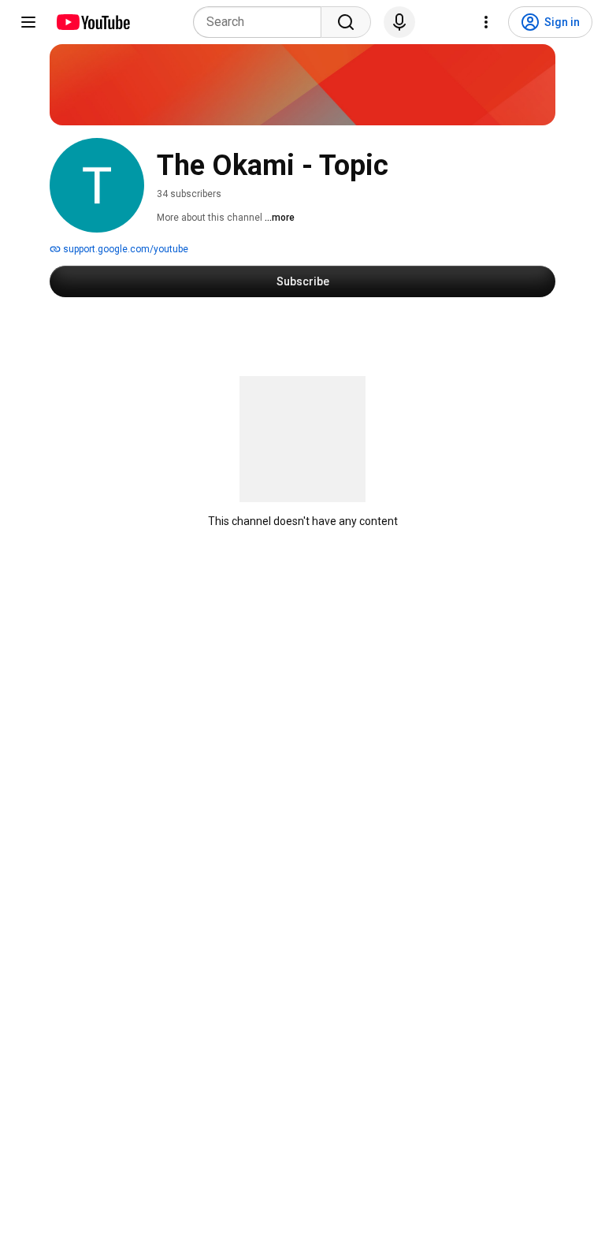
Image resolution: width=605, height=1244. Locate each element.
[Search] (346, 22)
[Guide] (28, 22)
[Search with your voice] (399, 22)
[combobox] (261, 22)
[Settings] (486, 22)
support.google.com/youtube (124, 249)
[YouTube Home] (92, 22)
